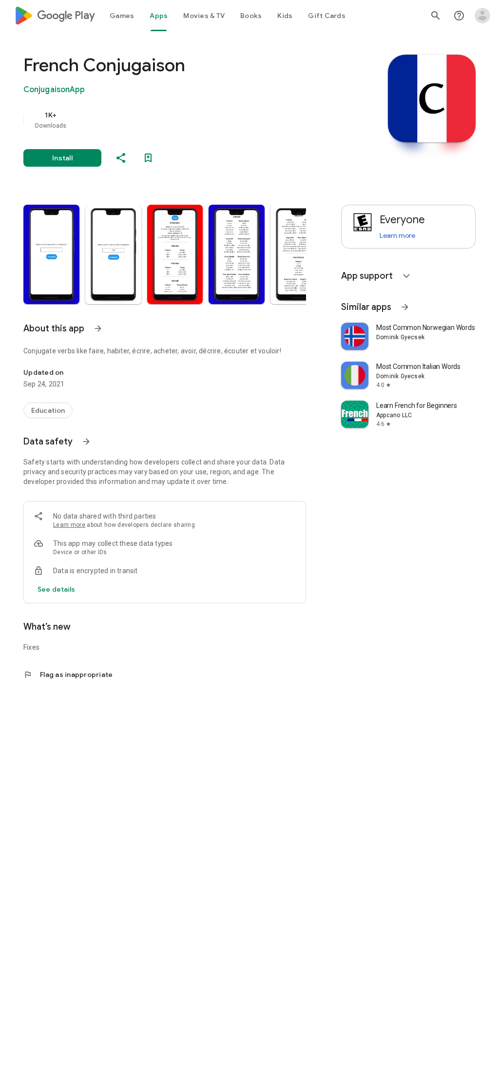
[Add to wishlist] (148, 158)
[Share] (121, 158)
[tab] (122, 15)
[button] (51, 254)
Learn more (69, 524)
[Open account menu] (482, 15)
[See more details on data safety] (56, 589)
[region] (178, 120)
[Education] (48, 410)
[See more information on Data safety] (86, 441)
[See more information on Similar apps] (405, 307)
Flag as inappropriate (68, 674)
